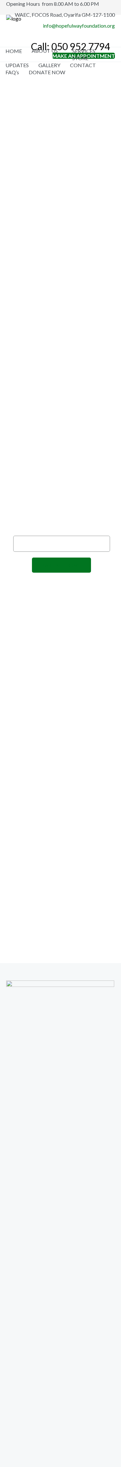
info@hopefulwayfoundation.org (79, 25)
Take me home (61, 565)
